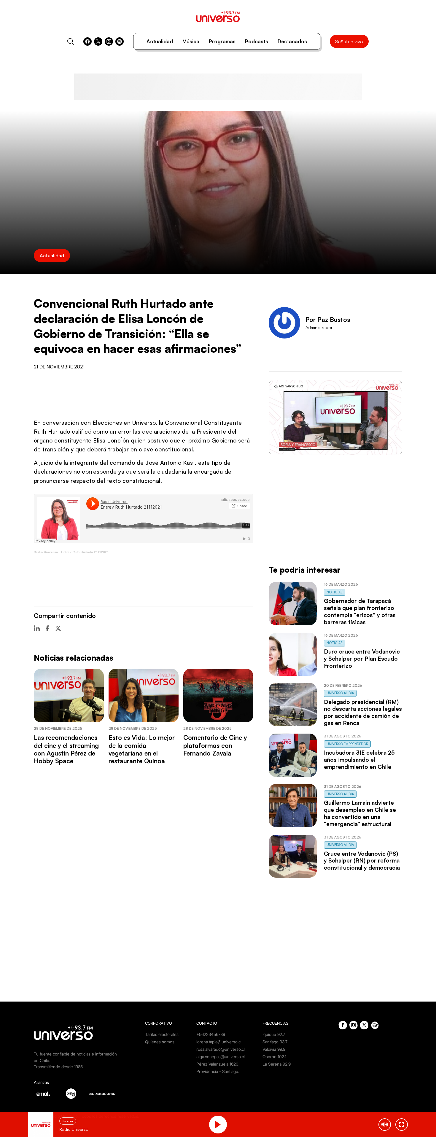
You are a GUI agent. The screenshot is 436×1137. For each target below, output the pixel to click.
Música (190, 41)
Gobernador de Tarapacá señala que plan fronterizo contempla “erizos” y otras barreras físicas (360, 611)
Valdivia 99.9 (273, 1049)
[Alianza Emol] (43, 1094)
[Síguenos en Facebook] (87, 41)
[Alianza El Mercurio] (102, 1094)
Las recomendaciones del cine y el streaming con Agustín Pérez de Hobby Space (66, 749)
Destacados (292, 41)
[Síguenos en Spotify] (119, 41)
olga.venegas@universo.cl (220, 1056)
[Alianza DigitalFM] (71, 1093)
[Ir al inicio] (218, 16)
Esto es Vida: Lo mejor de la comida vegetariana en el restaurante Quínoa (142, 749)
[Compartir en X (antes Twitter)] (58, 628)
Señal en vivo (349, 41)
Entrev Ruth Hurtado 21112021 (85, 552)
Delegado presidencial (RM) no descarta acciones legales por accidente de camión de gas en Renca (363, 712)
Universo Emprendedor (347, 744)
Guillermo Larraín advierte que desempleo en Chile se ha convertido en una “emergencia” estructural (360, 813)
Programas (222, 41)
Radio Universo (46, 552)
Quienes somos (159, 1041)
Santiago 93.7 (274, 1041)
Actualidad (160, 41)
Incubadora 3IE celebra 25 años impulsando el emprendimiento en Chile (359, 759)
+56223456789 (210, 1034)
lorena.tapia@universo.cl (218, 1041)
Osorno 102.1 (274, 1056)
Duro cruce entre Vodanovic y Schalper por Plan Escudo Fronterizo (362, 658)
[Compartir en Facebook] (47, 628)
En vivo (68, 1121)
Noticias (335, 592)
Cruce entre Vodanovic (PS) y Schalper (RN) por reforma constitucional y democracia (362, 860)
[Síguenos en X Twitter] (98, 41)
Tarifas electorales (162, 1034)
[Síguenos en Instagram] (109, 41)
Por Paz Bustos (327, 319)
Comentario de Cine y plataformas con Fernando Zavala (215, 745)
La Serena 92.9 (276, 1063)
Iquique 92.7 (273, 1034)
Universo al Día (340, 693)
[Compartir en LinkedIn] (37, 628)
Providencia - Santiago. (217, 1071)
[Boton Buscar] (70, 41)
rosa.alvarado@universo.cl (220, 1049)
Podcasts (256, 41)
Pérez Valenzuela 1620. (217, 1063)
